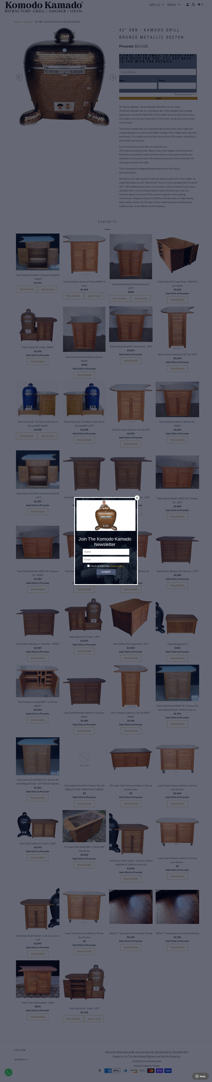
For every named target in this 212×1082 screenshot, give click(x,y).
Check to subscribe (99, 566)
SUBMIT (106, 571)
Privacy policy (117, 566)
